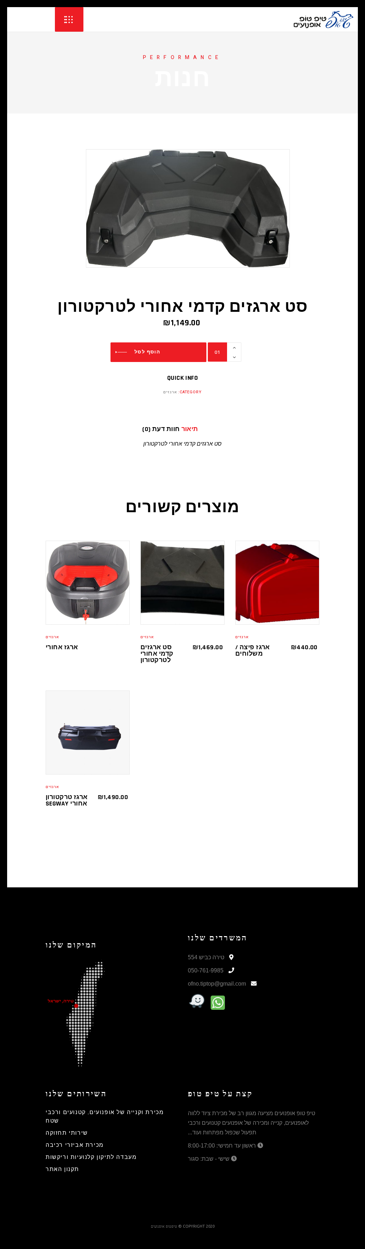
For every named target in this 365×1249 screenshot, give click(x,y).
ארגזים (170, 392)
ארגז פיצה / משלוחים (252, 650)
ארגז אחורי (62, 647)
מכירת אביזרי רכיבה (75, 1145)
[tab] (202, 429)
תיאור (189, 429)
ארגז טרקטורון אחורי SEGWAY (67, 800)
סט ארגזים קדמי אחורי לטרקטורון (157, 653)
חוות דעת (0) (161, 429)
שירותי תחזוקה (67, 1133)
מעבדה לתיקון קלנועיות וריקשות (91, 1157)
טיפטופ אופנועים (164, 1226)
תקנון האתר (62, 1169)
